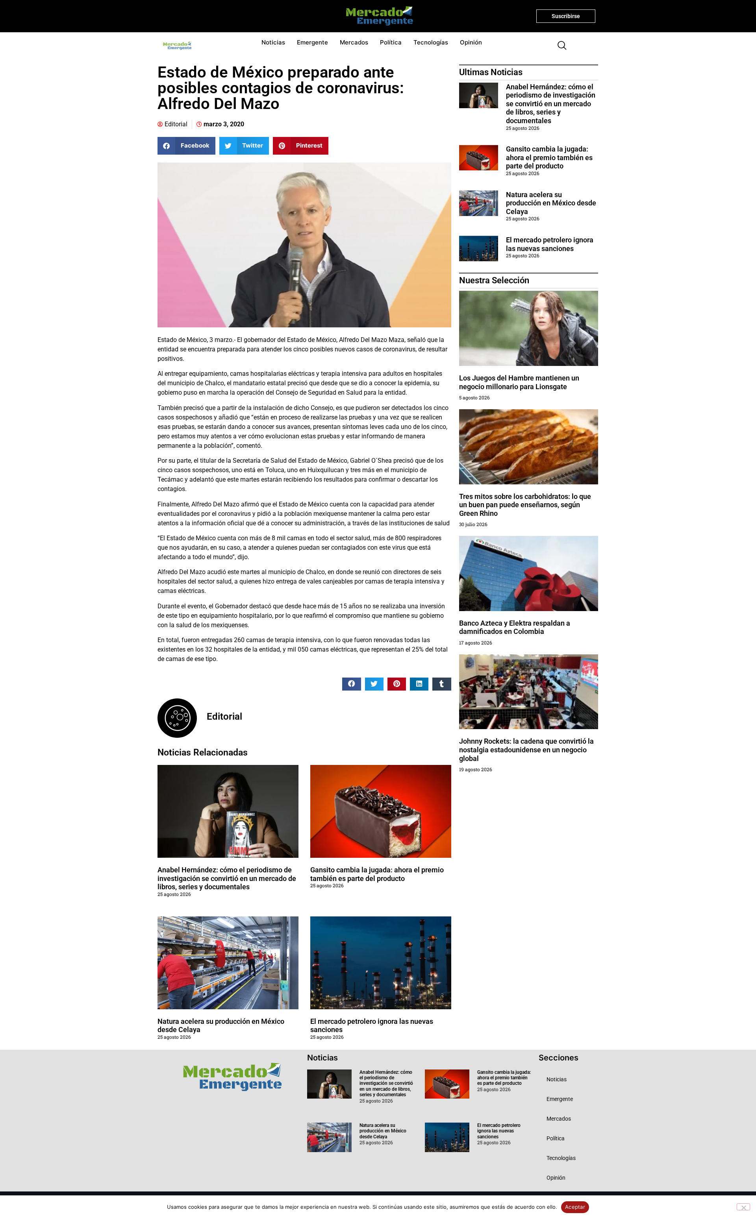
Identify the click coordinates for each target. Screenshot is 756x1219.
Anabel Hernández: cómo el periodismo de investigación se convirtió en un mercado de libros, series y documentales (227, 878)
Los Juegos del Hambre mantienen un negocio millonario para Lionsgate (519, 382)
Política (391, 42)
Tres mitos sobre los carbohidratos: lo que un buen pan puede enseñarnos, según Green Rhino (525, 504)
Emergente (312, 42)
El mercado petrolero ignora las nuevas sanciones (549, 244)
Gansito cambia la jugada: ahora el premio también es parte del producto (377, 874)
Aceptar (575, 1207)
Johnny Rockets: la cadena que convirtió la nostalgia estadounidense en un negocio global (526, 749)
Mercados (354, 42)
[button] (559, 46)
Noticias (273, 42)
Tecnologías (430, 42)
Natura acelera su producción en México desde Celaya (551, 203)
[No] (743, 1206)
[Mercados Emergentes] (377, 16)
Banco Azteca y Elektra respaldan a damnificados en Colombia (514, 627)
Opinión (471, 42)
